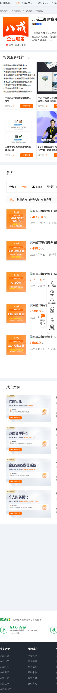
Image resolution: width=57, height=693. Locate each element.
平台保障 (32, 655)
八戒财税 (4, 655)
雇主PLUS (33, 678)
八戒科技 (4, 666)
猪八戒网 (4, 10)
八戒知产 (4, 661)
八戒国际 (4, 672)
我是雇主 (33, 648)
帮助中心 (32, 672)
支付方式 (32, 683)
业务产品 (5, 648)
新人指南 (32, 661)
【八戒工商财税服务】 (34, 10)
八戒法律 (4, 683)
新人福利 (32, 666)
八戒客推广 (5, 689)
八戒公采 (4, 678)
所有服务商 (16, 10)
